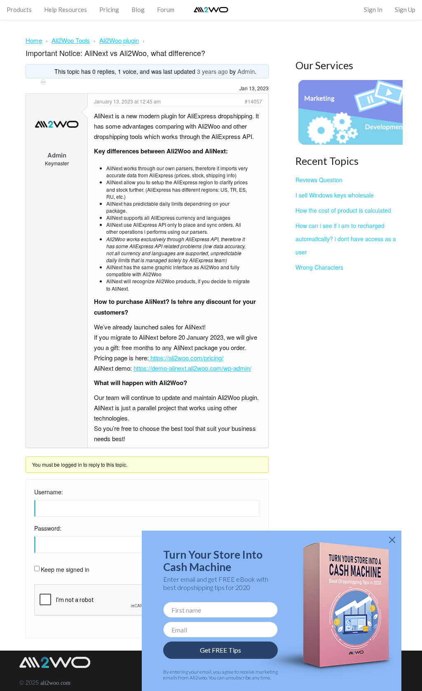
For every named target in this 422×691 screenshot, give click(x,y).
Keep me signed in (65, 569)
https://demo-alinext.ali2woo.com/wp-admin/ (192, 368)
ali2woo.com (55, 683)
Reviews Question (318, 180)
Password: (47, 528)
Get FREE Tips (220, 650)
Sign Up (405, 9)
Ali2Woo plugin (119, 40)
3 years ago (212, 71)
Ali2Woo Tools (71, 40)
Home (34, 40)
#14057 (253, 101)
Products (19, 9)
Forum (165, 9)
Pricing (109, 9)
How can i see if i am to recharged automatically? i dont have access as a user (345, 238)
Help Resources (65, 9)
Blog (138, 9)
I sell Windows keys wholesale (334, 195)
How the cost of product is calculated (343, 210)
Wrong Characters (319, 267)
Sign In (373, 9)
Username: (48, 492)
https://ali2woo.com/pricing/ (186, 357)
